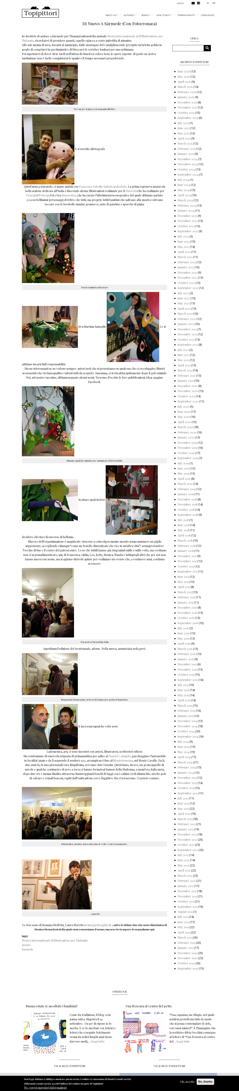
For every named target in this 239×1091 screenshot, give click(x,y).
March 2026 (185, 87)
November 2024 (188, 164)
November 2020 (188, 391)
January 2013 (186, 829)
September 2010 (188, 968)
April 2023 (184, 252)
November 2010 (188, 958)
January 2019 (186, 494)
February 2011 (186, 942)
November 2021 (187, 334)
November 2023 (187, 221)
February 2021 (187, 375)
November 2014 (187, 726)
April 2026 (184, 81)
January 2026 (186, 97)
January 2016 (186, 659)
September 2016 (188, 623)
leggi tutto (97, 1041)
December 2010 (187, 953)
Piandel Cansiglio (119, 756)
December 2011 (187, 891)
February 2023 (187, 262)
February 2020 (187, 432)
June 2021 (183, 355)
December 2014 (187, 721)
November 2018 (187, 504)
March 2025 (185, 143)
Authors (128, 15)
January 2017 (185, 602)
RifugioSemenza (122, 760)
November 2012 (187, 839)
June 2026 (184, 71)
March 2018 (185, 540)
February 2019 (187, 489)
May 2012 (183, 865)
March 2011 (185, 937)
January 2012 (186, 886)
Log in (180, 3)
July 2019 (183, 463)
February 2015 (186, 710)
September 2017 (188, 571)
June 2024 (184, 185)
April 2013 (184, 813)
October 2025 (186, 112)
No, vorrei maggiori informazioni (45, 1087)
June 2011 (183, 922)
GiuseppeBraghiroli (98, 925)
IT (208, 3)
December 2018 (187, 499)
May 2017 (183, 582)
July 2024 (183, 180)
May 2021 (183, 360)
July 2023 (183, 236)
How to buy (163, 15)
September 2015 (188, 680)
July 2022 (183, 293)
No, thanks (205, 1081)
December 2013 (187, 777)
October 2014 (186, 731)
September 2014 (188, 736)
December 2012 (187, 834)
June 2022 (184, 298)
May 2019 (183, 473)
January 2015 (186, 716)
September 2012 (188, 850)
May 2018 (183, 530)
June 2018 (183, 525)
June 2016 (184, 633)
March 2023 (185, 257)
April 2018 (184, 535)
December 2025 (187, 102)
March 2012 (185, 875)
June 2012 (183, 860)
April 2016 (184, 643)
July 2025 (183, 123)
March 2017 (185, 592)
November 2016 (187, 613)
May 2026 (184, 76)
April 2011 (184, 932)
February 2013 (186, 824)
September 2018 (188, 515)
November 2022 (188, 277)
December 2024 (187, 159)
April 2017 (184, 587)
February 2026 (187, 92)
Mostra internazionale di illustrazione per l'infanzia (54, 940)
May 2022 (183, 303)
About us (110, 15)
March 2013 (185, 819)
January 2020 (186, 437)
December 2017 (187, 556)
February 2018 (187, 546)
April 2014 (184, 757)
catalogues (207, 15)
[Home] (40, 12)
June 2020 (184, 411)
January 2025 (186, 154)
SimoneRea (69, 195)
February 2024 (187, 205)
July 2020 (183, 406)
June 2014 (184, 746)
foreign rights (186, 15)
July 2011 (183, 917)
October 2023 (186, 226)
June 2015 (183, 690)
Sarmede (27, 949)
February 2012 (187, 881)
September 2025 (188, 118)
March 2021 (185, 370)
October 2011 (186, 901)
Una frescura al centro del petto (149, 1006)
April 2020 (184, 422)
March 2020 (185, 427)
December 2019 (187, 442)
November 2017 (187, 561)
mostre (26, 945)
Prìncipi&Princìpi (37, 195)
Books (145, 15)
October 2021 (186, 339)
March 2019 (185, 484)
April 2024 (184, 195)
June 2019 (184, 468)
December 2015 (187, 664)
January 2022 (186, 324)
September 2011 (188, 906)
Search (208, 48)
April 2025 (184, 138)
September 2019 (188, 458)
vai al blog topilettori (169, 1066)
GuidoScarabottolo (114, 186)
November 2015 (187, 669)
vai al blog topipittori (69, 1066)
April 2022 (184, 308)
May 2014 (183, 752)
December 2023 (187, 216)
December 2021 (187, 329)
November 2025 (187, 107)
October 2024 (186, 169)
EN (213, 3)
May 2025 (183, 133)
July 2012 (183, 855)
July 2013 (183, 798)
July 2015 (183, 685)
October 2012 (186, 844)
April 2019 (184, 478)
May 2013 (183, 808)
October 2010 (186, 963)
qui (28, 200)
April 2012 (184, 870)
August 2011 (185, 912)
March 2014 (185, 762)
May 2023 (183, 247)
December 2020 (188, 386)
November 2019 (187, 447)
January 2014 (186, 772)
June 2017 (183, 576)
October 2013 (186, 788)
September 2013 (188, 793)
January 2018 (186, 551)
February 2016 (187, 654)
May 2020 (184, 417)
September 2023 (188, 231)
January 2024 (186, 210)
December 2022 (187, 272)
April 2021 (184, 365)
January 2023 (186, 267)
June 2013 (183, 803)
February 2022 (187, 319)
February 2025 (187, 149)
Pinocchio (131, 191)
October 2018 (186, 509)
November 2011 (187, 896)
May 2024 (184, 190)
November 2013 (187, 783)
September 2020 (188, 401)
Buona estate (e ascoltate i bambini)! (51, 1006)
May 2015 (183, 695)
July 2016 (183, 628)
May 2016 (183, 638)
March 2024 (185, 200)
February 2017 (186, 597)
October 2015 (186, 674)
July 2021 (183, 350)
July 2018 (183, 520)
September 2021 (188, 344)
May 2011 (183, 927)
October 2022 (186, 283)
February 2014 (187, 767)
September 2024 (188, 174)
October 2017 (186, 566)
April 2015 (184, 700)
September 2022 (188, 288)
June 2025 (184, 128)
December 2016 (187, 607)
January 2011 (185, 948)
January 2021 (186, 380)
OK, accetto (187, 1081)
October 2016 (186, 618)
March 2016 (185, 649)
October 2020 (186, 396)
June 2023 (184, 241)
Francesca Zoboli (90, 186)
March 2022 (185, 313)
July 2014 (183, 741)
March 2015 (185, 705)
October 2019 (186, 453)
